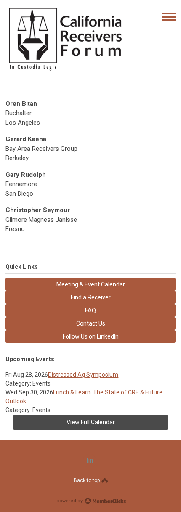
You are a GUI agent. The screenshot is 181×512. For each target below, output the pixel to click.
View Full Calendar (91, 422)
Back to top (87, 480)
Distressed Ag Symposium (83, 374)
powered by (70, 501)
